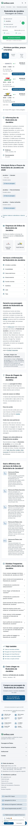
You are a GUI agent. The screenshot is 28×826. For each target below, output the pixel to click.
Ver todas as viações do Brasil (12, 658)
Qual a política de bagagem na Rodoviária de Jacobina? (11, 636)
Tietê (7, 450)
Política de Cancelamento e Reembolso (10, 785)
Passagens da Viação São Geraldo (13, 651)
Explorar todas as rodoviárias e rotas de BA (14, 216)
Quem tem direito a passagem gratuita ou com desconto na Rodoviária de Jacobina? (13, 629)
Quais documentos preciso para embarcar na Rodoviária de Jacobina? (13, 609)
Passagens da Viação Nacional (12, 654)
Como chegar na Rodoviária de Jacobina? (11, 591)
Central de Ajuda (5, 779)
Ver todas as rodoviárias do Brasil (13, 656)
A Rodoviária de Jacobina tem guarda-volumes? (11, 597)
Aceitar (8, 823)
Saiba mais (6, 821)
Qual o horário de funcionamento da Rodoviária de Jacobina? (13, 580)
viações (18, 414)
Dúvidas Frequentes (12, 350)
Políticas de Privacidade (7, 783)
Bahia (14, 7)
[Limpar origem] (20, 21)
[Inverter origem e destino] (23, 23)
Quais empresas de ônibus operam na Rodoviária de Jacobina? (13, 603)
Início (4, 7)
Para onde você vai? (8, 24)
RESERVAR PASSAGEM (18, 73)
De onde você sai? (8, 18)
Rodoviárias (8, 7)
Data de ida (5, 30)
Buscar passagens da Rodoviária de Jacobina (13, 697)
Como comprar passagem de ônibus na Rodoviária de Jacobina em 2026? (13, 574)
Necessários (19, 823)
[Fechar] (23, 817)
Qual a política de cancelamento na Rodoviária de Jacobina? (12, 622)
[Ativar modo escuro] (22, 3)
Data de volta (19, 30)
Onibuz (5, 319)
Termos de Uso (4, 781)
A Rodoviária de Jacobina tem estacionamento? (11, 585)
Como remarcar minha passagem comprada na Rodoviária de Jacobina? (12, 616)
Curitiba (17, 450)
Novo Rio (12, 450)
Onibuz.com (11, 327)
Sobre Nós (3, 787)
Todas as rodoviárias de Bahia (12, 649)
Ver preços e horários (14, 37)
